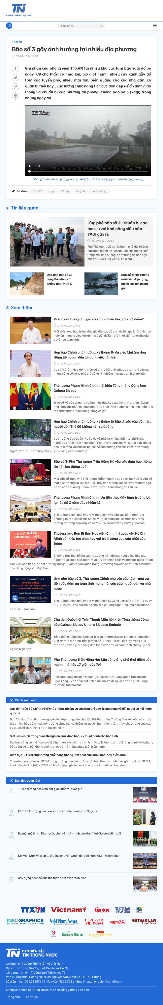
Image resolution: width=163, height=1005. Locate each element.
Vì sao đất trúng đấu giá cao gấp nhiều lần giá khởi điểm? (99, 319)
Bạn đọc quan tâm (27, 780)
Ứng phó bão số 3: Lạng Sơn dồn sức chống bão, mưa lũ (60, 279)
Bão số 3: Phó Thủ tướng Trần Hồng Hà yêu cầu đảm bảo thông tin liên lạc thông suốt (103, 463)
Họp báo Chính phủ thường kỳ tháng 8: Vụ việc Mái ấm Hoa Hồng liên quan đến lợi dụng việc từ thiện (100, 354)
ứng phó (81, 191)
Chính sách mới (25, 700)
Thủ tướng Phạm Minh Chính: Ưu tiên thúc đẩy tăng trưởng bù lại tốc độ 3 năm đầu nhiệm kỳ (102, 499)
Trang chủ (13, 996)
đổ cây (65, 191)
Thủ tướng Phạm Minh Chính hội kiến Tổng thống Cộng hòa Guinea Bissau (100, 388)
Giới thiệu (31, 996)
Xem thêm (21, 307)
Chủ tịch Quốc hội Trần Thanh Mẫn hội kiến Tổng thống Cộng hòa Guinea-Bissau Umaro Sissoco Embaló (101, 621)
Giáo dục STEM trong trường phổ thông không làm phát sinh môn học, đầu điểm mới (68, 755)
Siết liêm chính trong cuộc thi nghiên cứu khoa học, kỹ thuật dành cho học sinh (64, 736)
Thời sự (17, 42)
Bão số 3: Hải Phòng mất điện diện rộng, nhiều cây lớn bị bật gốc (135, 281)
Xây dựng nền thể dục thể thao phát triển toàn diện (52, 878)
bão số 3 (37, 191)
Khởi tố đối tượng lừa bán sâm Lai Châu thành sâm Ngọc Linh (59, 811)
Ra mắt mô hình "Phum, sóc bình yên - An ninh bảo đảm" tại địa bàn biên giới (69, 833)
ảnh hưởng (100, 191)
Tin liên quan (25, 207)
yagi (51, 191)
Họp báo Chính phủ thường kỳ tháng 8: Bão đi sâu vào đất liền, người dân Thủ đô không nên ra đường (102, 423)
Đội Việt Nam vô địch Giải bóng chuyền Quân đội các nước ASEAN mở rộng (68, 856)
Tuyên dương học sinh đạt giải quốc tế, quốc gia (50, 789)
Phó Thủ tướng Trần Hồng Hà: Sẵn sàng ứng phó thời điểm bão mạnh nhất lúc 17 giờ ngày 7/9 (102, 662)
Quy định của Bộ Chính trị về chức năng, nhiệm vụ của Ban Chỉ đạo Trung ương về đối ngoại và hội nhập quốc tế (81, 711)
